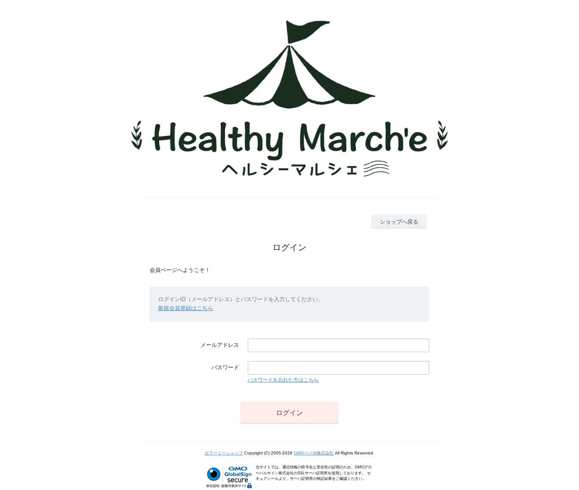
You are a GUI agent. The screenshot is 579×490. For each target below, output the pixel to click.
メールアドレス (219, 345)
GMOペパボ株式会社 (314, 453)
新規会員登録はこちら (185, 308)
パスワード (225, 367)
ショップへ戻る (399, 222)
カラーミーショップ (224, 453)
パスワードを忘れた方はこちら (283, 380)
